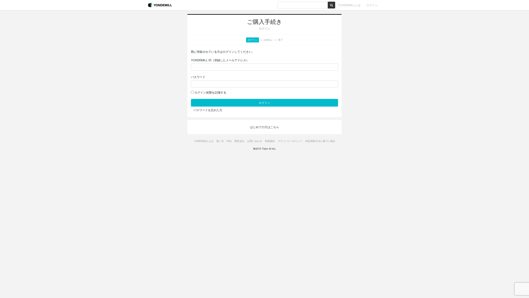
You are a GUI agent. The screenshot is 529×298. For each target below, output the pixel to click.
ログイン (372, 5)
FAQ (229, 141)
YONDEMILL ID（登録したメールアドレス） (220, 60)
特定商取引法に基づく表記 (320, 141)
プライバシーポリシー (290, 141)
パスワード (198, 77)
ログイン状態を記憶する (210, 92)
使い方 (220, 141)
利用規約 (270, 141)
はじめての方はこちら (264, 127)
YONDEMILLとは (349, 5)
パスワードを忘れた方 (207, 110)
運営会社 (239, 141)
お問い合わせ (254, 141)
